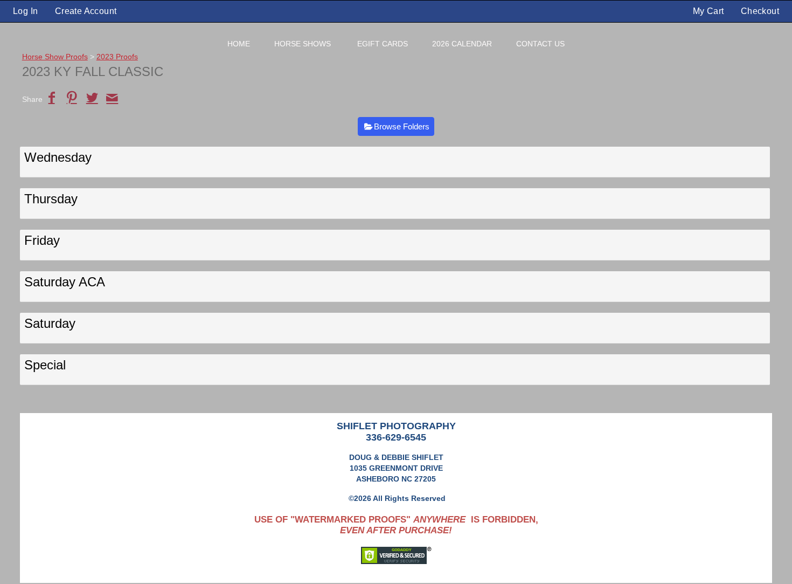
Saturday (49, 323)
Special (45, 365)
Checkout (760, 11)
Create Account (86, 11)
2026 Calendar (462, 43)
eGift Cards (382, 43)
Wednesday (58, 157)
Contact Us (540, 43)
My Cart (709, 11)
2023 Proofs (117, 56)
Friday (42, 240)
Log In (25, 11)
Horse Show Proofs (55, 56)
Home (238, 43)
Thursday (51, 198)
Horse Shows (302, 43)
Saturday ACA (64, 281)
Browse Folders (401, 126)
